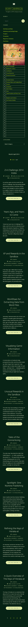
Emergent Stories (10, 79)
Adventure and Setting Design (10, 31)
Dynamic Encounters (10, 75)
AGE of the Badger (10, 66)
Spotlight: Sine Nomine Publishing (14, 484)
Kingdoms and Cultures (11, 97)
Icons (7, 91)
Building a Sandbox (11, 263)
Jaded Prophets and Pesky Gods (13, 93)
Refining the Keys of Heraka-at (14, 530)
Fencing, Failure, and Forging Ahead (14, 82)
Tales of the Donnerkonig (14, 438)
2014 (13, 159)
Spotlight (8, 492)
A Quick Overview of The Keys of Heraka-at (14, 577)
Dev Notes (5, 41)
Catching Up (9, 70)
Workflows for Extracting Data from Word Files (14, 302)
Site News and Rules (8, 29)
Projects (5, 33)
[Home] (10, 159)
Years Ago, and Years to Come (14, 213)
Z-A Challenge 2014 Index (14, 171)
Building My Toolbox (10, 68)
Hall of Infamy (9, 88)
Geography (8, 86)
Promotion (6, 36)
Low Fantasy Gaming (10, 100)
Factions (8, 84)
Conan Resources (10, 73)
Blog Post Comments (8, 38)
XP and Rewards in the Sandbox (14, 255)
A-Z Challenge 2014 (14, 178)
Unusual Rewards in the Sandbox (14, 393)
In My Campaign (14, 9)
